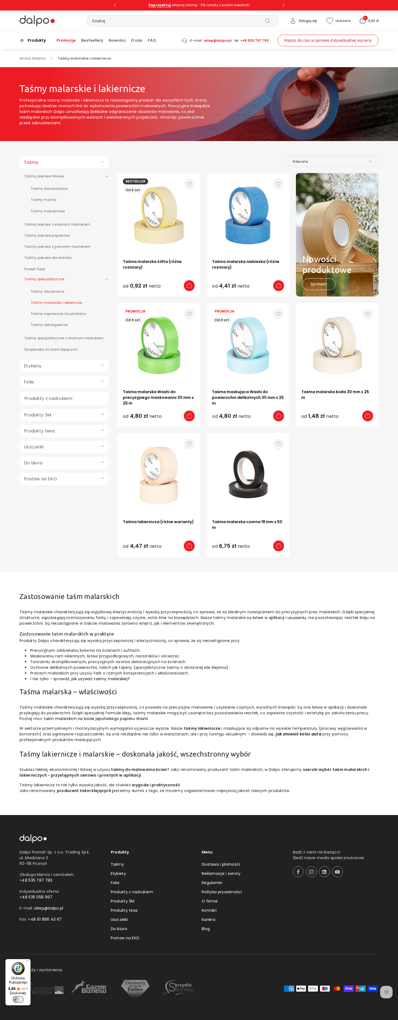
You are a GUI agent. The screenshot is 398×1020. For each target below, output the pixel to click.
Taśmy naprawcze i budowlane (58, 313)
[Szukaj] (267, 20)
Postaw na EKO (125, 938)
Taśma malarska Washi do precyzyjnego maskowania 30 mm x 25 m (158, 397)
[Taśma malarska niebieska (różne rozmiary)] (248, 214)
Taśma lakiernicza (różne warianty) (158, 521)
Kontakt (209, 910)
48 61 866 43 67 (46, 919)
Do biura (119, 928)
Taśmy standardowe (49, 188)
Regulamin (212, 882)
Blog (206, 928)
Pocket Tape (34, 269)
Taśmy (117, 864)
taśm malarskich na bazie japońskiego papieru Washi (96, 718)
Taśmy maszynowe (48, 211)
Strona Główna (32, 58)
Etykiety (118, 873)
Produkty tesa (124, 910)
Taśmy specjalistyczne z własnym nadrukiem (63, 338)
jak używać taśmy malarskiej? (100, 679)
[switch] (18, 999)
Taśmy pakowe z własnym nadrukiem (57, 224)
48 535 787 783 (37, 880)
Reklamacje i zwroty (221, 873)
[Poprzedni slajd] (114, 5)
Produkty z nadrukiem (132, 892)
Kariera (208, 919)
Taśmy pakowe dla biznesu (48, 257)
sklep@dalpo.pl (218, 40)
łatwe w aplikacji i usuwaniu (279, 617)
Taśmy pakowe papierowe (47, 235)
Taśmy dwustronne (47, 291)
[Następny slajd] (283, 5)
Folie (115, 882)
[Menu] (27, 962)
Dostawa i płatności (221, 864)
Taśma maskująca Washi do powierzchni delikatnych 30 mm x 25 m (248, 397)
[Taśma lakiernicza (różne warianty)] (159, 474)
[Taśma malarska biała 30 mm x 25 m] (337, 344)
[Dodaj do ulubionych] (189, 183)
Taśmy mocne (43, 199)
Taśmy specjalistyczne (44, 279)
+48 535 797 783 (254, 40)
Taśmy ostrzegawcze (49, 324)
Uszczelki (119, 919)
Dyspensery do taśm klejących (50, 349)
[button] (369, 21)
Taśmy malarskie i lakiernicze (56, 302)
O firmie (210, 901)
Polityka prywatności (222, 892)
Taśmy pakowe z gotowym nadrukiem (57, 246)
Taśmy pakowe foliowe (44, 176)
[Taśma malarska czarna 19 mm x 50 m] (248, 474)
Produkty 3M (123, 901)
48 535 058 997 (37, 897)
